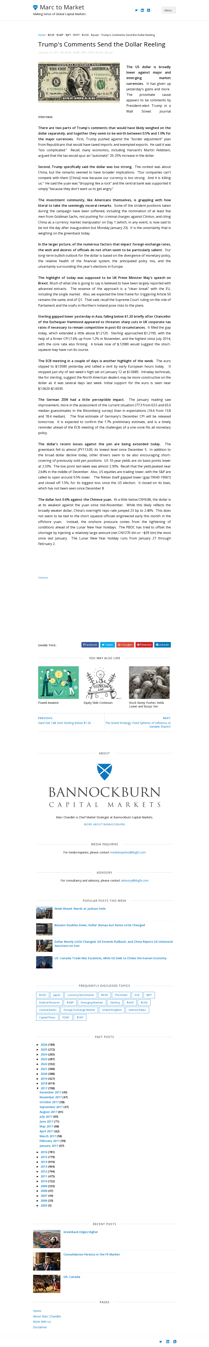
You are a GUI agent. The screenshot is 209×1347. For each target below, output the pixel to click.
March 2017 (48, 1136)
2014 (44, 1162)
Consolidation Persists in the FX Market (91, 1254)
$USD (85, 35)
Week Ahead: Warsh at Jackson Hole (80, 909)
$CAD (144, 1002)
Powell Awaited (48, 703)
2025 (44, 1049)
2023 (44, 1059)
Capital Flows (47, 1017)
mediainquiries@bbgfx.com (128, 852)
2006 (44, 1200)
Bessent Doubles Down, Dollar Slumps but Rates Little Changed (99, 925)
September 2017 (51, 1107)
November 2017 (51, 1097)
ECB (137, 995)
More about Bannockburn (104, 824)
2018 (44, 1083)
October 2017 (49, 1102)
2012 (44, 1171)
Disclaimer (43, 577)
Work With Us (42, 1322)
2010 (44, 1181)
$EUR (51, 35)
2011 (44, 1176)
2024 (44, 1054)
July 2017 (46, 1116)
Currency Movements (81, 995)
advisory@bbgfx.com (135, 880)
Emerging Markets (92, 1002)
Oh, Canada (71, 1277)
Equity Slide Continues (98, 703)
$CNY (80, 1017)
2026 (44, 1044)
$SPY (76, 35)
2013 (44, 1166)
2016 (44, 1152)
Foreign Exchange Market (79, 1010)
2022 (44, 1064)
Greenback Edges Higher (80, 1232)
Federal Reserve (49, 1002)
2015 (44, 1157)
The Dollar (121, 995)
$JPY (68, 35)
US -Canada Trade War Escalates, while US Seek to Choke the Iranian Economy (110, 958)
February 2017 (50, 1141)
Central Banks (48, 1010)
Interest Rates (137, 1010)
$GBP (60, 35)
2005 (44, 1205)
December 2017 (51, 1092)
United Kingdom (112, 1010)
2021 (44, 1069)
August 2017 (49, 1112)
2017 (44, 1088)
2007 (44, 1196)
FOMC (66, 1017)
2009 (44, 1186)
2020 (44, 1074)
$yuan (95, 35)
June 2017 (47, 1121)
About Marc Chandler (47, 1316)
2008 (44, 1191)
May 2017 (47, 1126)
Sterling (115, 1002)
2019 (44, 1079)
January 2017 (49, 1146)
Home (42, 35)
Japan (56, 995)
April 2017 (47, 1131)
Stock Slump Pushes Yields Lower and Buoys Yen (146, 704)
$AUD (130, 1002)
